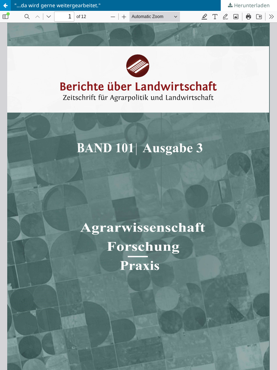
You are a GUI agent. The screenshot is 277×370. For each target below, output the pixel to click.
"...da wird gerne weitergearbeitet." (57, 5)
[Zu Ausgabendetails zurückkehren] (5, 5)
